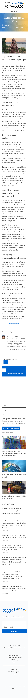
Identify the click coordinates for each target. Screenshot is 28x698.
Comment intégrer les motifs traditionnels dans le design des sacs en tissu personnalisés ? (14, 453)
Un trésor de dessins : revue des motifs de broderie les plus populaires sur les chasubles (12, 511)
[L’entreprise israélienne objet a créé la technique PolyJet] (14, 492)
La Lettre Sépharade (10, 332)
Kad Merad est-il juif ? (11, 359)
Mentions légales (14, 672)
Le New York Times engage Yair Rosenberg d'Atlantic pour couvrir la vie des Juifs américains (13, 547)
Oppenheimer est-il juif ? (16, 373)
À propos (14, 670)
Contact (14, 674)
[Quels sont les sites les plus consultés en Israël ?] (14, 471)
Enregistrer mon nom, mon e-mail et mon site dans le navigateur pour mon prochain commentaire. (14, 421)
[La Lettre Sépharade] (14, 5)
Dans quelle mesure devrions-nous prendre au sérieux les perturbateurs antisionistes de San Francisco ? (14, 588)
